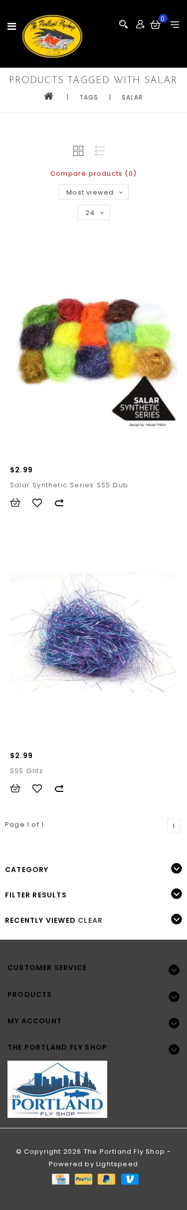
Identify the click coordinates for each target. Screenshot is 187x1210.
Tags (89, 97)
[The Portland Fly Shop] (52, 36)
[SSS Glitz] (93, 632)
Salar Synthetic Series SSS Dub (69, 485)
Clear (90, 920)
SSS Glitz (26, 770)
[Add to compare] (64, 502)
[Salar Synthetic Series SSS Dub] (93, 346)
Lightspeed (117, 1164)
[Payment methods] (59, 1179)
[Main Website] (93, 1083)
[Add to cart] (20, 502)
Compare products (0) (93, 173)
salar (132, 97)
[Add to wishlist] (42, 502)
